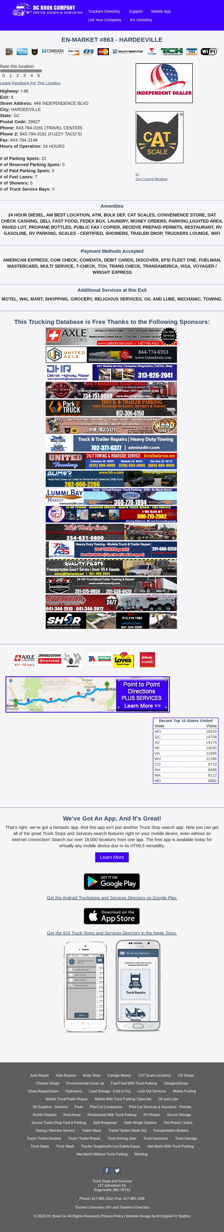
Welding (141, 1154)
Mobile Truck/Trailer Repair (67, 1099)
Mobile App (161, 11)
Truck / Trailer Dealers (44, 1138)
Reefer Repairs (44, 1115)
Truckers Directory (104, 11)
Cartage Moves (119, 1075)
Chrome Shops (47, 1083)
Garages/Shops (176, 1083)
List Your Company (104, 20)
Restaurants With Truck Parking (112, 1115)
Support (136, 11)
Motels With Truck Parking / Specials (123, 1099)
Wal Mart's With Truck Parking (170, 1146)
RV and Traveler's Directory (128, 1207)
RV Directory (141, 20)
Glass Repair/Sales (43, 1091)
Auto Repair (39, 1075)
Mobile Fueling (184, 1091)
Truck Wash (65, 1146)
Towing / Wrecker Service (55, 1130)
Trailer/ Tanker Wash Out (127, 1130)
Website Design (138, 1216)
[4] (31, 70)
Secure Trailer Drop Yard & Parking (59, 1123)
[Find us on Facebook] (107, 1172)
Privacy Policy (112, 1216)
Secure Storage (179, 1115)
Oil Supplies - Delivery (50, 1107)
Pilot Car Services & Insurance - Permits (160, 1107)
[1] (10, 70)
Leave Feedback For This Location (30, 83)
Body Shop (91, 1075)
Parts (79, 1107)
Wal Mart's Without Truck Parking (102, 1154)
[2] (17, 70)
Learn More (112, 857)
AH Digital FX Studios (173, 1216)
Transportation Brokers (171, 1130)
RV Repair (152, 1115)
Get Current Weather (152, 179)
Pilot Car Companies (106, 1107)
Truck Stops (40, 1146)
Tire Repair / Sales (178, 1123)
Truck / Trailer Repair (84, 1138)
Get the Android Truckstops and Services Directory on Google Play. (112, 897)
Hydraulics (73, 1091)
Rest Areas (71, 1115)
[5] (38, 70)
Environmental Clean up (85, 1083)
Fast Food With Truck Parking (134, 1083)
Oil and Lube (168, 1099)
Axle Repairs (66, 1075)
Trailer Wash (91, 1130)
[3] (24, 70)
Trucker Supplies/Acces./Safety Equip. (110, 1146)
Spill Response (105, 1123)
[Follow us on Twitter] (117, 1172)
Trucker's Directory (89, 1207)
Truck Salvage (186, 1138)
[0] (3, 70)
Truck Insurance (155, 1138)
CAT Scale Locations (154, 1075)
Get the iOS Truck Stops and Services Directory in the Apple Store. (112, 933)
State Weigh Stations (140, 1123)
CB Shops (186, 1075)
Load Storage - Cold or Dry (110, 1091)
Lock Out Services (152, 1091)
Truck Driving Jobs (121, 1138)
